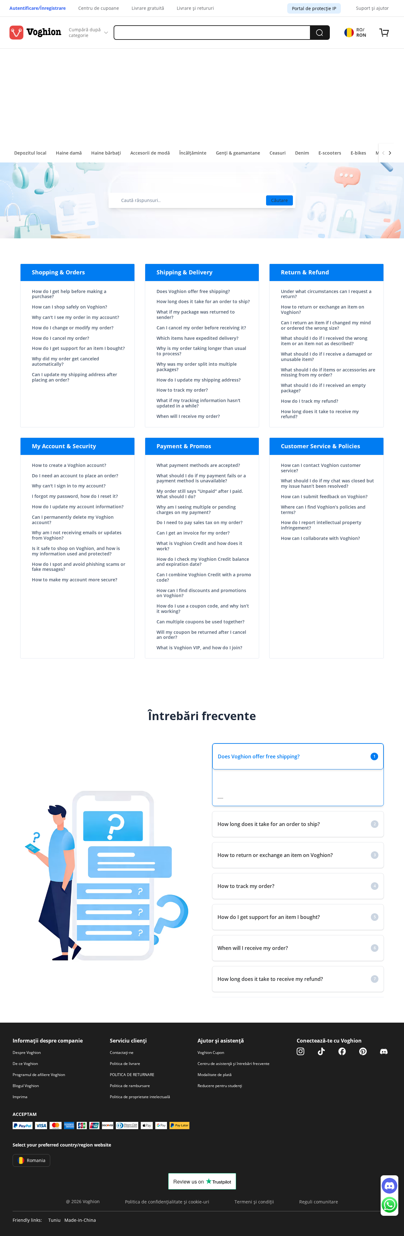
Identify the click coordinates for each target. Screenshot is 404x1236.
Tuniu (54, 1220)
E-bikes (358, 153)
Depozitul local (30, 153)
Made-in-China (80, 1220)
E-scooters (329, 153)
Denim (302, 153)
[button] (297, 756)
